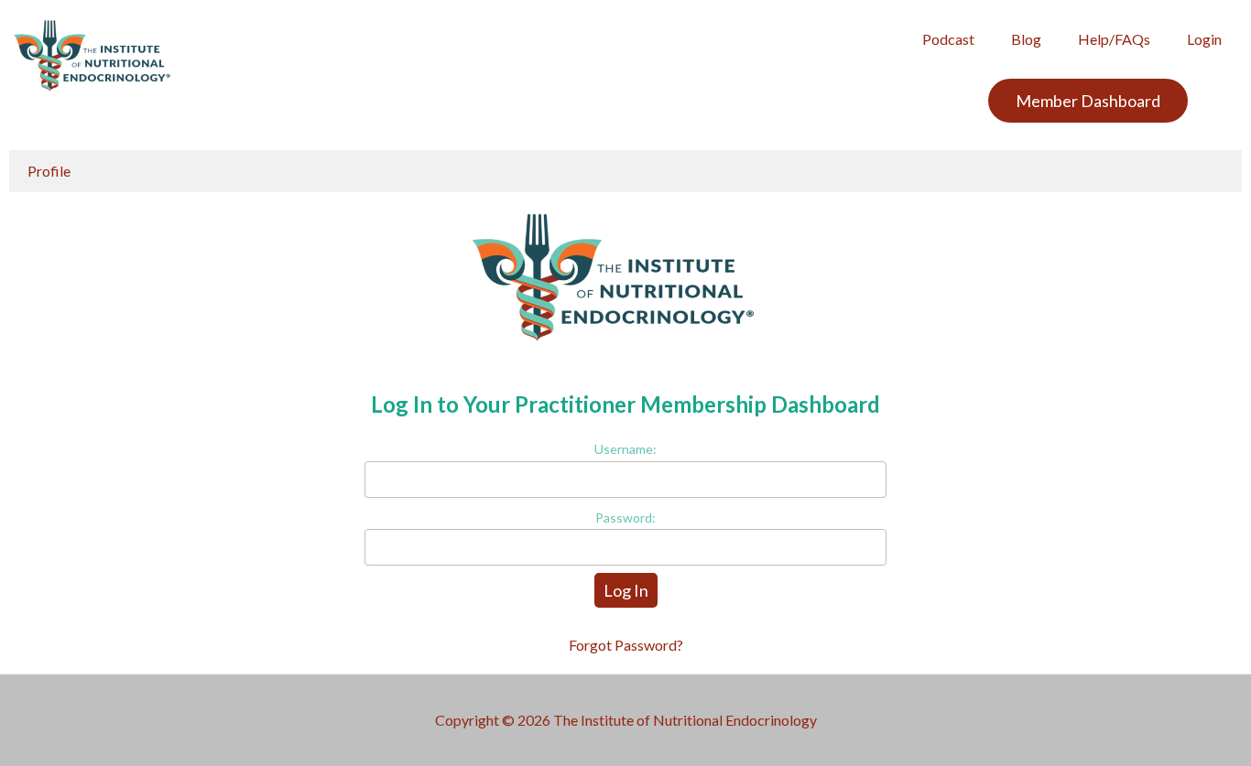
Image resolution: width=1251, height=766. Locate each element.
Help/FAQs (1114, 39)
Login (1204, 39)
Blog (1026, 39)
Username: (625, 449)
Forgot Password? (626, 644)
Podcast (948, 39)
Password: (625, 517)
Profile (49, 170)
